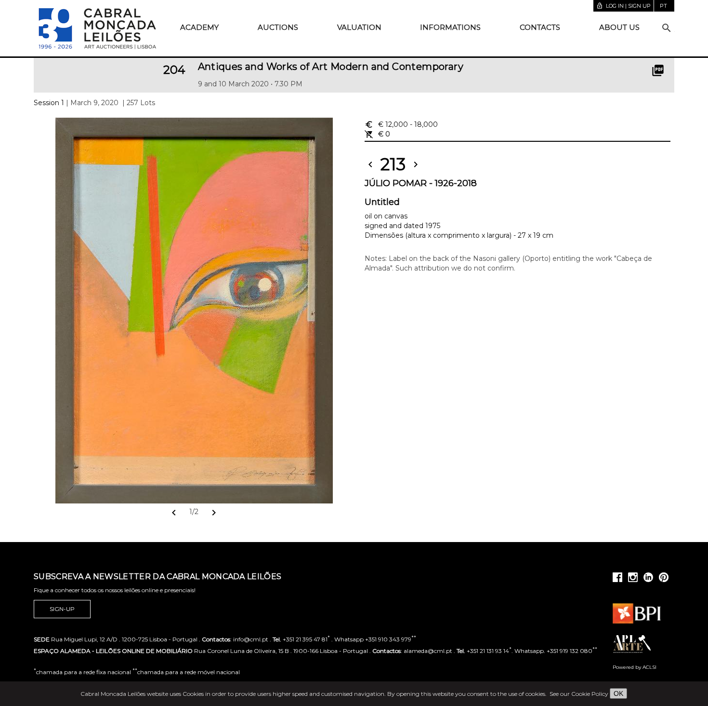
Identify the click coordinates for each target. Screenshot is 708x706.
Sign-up (62, 608)
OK (618, 693)
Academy (199, 27)
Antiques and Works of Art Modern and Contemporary (331, 66)
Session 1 (49, 102)
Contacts (540, 27)
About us (619, 27)
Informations (450, 27)
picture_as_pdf (658, 70)
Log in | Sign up (623, 5)
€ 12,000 (401, 124)
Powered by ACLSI (634, 667)
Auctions (278, 27)
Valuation (359, 27)
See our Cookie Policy (579, 693)
